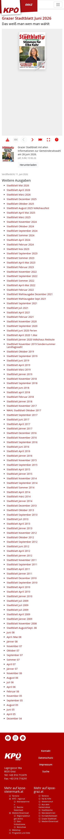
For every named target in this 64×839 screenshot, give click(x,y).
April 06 (11, 686)
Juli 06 (10, 682)
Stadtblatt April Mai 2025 (21, 212)
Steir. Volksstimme (19, 822)
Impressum (45, 764)
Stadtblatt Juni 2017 (18, 419)
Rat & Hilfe (46, 798)
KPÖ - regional (18, 798)
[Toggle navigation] (58, 4)
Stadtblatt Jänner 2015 (19, 473)
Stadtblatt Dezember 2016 (22, 433)
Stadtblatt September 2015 (22, 464)
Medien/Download (20, 813)
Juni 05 (11, 709)
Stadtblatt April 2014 (18, 492)
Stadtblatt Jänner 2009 (19, 618)
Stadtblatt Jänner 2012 (19, 555)
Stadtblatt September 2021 (22, 303)
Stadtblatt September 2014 (22, 483)
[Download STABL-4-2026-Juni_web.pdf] (7, 139)
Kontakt (46, 750)
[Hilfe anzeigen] (56, 139)
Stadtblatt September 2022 (22, 276)
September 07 (15, 655)
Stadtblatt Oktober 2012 (20, 537)
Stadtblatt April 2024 (18, 240)
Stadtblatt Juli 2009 (17, 600)
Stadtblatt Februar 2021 (20, 316)
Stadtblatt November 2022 (22, 271)
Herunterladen (28, 164)
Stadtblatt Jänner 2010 (19, 596)
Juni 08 (11, 632)
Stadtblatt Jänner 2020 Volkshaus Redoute (31, 339)
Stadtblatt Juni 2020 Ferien (22, 330)
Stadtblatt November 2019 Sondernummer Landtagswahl (31, 345)
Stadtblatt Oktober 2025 (20, 203)
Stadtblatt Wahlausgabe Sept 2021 (26, 298)
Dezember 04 (14, 718)
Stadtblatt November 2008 (22, 623)
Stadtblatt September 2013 (22, 514)
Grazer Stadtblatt (49, 818)
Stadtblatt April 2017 (18, 424)
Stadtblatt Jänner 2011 (19, 573)
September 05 (15, 700)
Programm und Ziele (21, 833)
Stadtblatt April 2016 (18, 451)
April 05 (11, 714)
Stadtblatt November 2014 (22, 478)
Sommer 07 (13, 659)
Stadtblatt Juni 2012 (18, 546)
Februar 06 (13, 691)
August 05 (12, 705)
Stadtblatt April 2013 (18, 523)
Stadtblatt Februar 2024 (20, 244)
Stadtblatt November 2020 (22, 321)
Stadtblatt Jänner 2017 (19, 428)
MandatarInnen (48, 813)
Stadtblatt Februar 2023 (20, 267)
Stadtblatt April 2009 (18, 614)
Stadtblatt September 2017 (22, 415)
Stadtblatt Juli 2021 (17, 307)
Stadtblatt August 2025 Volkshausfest (28, 208)
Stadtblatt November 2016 (22, 437)
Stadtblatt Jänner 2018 (19, 401)
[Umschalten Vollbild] (48, 139)
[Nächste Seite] (32, 139)
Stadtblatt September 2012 (22, 541)
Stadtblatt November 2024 (22, 221)
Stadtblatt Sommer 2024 (20, 235)
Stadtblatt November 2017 (22, 405)
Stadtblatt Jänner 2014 (19, 501)
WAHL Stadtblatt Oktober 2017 (24, 410)
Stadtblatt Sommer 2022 (20, 280)
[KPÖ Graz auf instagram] (15, 737)
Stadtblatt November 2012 (22, 532)
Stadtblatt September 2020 (22, 326)
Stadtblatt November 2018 (22, 378)
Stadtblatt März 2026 (19, 194)
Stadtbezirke (47, 810)
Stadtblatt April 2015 (18, 469)
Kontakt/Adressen (49, 815)
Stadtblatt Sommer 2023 (20, 258)
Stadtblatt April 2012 (18, 551)
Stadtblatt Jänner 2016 (19, 455)
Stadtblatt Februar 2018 (20, 396)
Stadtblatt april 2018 (18, 392)
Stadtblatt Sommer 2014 (20, 487)
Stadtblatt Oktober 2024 (20, 226)
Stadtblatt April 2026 (18, 190)
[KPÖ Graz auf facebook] (8, 737)
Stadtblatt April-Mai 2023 (21, 262)
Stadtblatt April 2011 (18, 569)
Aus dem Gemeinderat (44, 806)
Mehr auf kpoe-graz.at (45, 790)
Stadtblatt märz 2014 (19, 496)
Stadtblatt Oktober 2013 (20, 510)
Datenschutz (45, 757)
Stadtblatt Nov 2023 (18, 249)
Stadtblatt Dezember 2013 (22, 505)
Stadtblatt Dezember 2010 (22, 578)
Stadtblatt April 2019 (18, 365)
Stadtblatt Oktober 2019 (20, 351)
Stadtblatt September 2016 (22, 442)
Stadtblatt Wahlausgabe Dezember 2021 (30, 294)
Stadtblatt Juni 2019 (18, 360)
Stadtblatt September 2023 (22, 253)
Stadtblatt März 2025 (19, 217)
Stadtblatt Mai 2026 (18, 185)
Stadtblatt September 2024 (22, 230)
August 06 (12, 677)
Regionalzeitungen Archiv (22, 817)
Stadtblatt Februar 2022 (20, 289)
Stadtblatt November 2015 (22, 460)
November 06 (14, 673)
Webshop (16, 830)
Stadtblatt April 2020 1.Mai (22, 335)
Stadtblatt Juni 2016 (18, 446)
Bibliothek (21, 827)
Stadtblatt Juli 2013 (17, 519)
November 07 (14, 646)
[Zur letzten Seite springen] (40, 139)
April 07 (11, 664)
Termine (15, 796)
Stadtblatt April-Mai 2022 (21, 285)
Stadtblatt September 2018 (22, 383)
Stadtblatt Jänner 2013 (19, 528)
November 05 (14, 695)
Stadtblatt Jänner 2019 (19, 374)
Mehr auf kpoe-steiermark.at (15, 790)
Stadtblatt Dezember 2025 (22, 199)
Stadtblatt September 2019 (22, 356)
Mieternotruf (47, 801)
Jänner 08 (12, 641)
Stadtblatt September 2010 (22, 582)
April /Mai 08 (14, 637)
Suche (45, 771)
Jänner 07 (12, 668)
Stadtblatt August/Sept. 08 (22, 627)
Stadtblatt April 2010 (18, 587)
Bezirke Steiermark (18, 808)
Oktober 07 (13, 650)
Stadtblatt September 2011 (22, 564)
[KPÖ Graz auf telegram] (23, 737)
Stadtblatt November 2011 (22, 560)
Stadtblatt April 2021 (18, 312)
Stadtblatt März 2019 (19, 369)
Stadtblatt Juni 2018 (18, 387)
